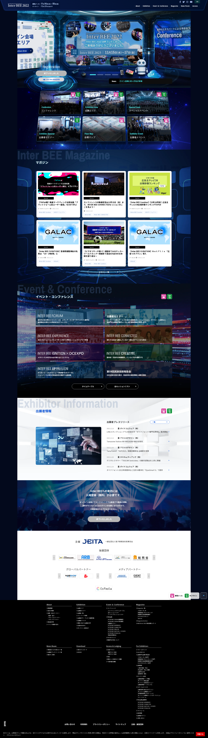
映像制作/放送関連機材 (144, 614)
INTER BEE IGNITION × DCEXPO (117, 631)
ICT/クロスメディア (143, 616)
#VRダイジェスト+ (59, 212)
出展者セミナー (82, 610)
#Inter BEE (88, 215)
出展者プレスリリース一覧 (55, 652)
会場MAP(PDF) (81, 625)
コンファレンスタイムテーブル (116, 610)
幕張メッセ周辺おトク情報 (114, 659)
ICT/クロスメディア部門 (144, 663)
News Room (185, 6)
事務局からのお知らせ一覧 (55, 650)
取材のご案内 (51, 655)
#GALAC (56, 261)
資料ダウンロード (82, 650)
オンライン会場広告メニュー (145, 682)
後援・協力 (51, 615)
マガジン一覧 (104, 272)
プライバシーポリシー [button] (14, 735)
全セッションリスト (122, 386)
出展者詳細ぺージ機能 (144, 679)
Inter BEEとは (141, 652)
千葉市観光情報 (111, 661)
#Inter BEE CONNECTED (101, 215)
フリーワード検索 (82, 615)
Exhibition (146, 6)
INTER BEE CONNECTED (114, 627)
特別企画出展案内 (142, 700)
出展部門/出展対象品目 (143, 655)
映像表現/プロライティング (145, 612)
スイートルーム (142, 697)
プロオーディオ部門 (143, 657)
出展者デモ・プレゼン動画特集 (86, 618)
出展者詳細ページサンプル (145, 684)
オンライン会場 (141, 676)
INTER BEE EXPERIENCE (114, 625)
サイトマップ (120, 724)
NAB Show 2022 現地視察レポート (146, 623)
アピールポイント (142, 650)
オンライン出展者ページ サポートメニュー (149, 695)
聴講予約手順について (113, 640)
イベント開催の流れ (53, 624)
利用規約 (83, 724)
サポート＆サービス (142, 687)
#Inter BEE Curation (45, 212)
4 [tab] (115, 74)
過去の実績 (51, 610)
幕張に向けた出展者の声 (84, 623)
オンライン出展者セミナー (145, 691)
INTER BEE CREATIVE (113, 629)
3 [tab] (108, 74)
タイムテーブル (88, 386)
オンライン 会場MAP (83, 628)
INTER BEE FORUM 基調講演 (115, 619)
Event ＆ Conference (160, 6)
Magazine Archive (142, 621)
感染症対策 (51, 622)
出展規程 (139, 665)
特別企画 (109, 617)
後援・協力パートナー (54, 613)
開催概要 (50, 608)
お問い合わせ (140, 718)
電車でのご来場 (112, 652)
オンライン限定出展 (143, 681)
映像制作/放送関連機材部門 (145, 661)
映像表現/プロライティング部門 (146, 659)
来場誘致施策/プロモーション (146, 693)
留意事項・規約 (142, 674)
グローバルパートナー (54, 617)
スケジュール (140, 710)
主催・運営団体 (137, 724)
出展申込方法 (141, 672)
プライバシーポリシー (101, 724)
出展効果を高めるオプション (145, 689)
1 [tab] (93, 74)
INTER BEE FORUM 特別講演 (115, 621)
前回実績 (139, 713)
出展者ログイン (141, 715)
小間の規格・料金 (142, 668)
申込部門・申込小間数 (144, 670)
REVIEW (80, 652)
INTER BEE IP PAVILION (114, 633)
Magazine (174, 6)
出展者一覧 (81, 613)
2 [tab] (100, 74)
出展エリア (81, 608)
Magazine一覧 (141, 608)
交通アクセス (110, 650)
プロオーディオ (142, 610)
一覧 (153, 422)
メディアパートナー (53, 619)
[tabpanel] (104, 42)
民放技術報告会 (112, 635)
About (138, 6)
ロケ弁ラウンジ (111, 637)
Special (140, 618)
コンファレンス (111, 608)
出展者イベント (82, 620)
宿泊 (108, 656)
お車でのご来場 (112, 654)
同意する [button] (200, 734)
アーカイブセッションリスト (115, 614)
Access (195, 6)
